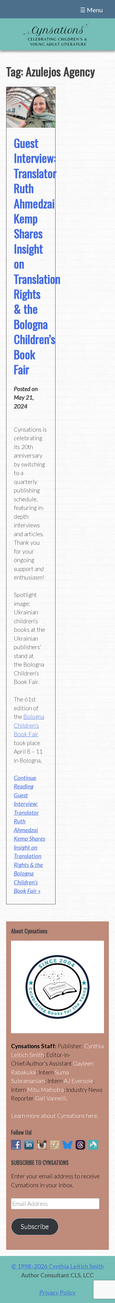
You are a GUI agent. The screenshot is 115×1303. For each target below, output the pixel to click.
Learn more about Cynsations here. (54, 1115)
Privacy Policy (57, 1292)
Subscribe (35, 1226)
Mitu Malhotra (45, 1089)
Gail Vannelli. (51, 1098)
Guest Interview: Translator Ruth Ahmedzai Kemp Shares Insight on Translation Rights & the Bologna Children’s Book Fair (37, 256)
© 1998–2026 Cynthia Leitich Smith (57, 1266)
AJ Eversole (78, 1080)
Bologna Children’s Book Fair (29, 725)
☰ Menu (91, 9)
